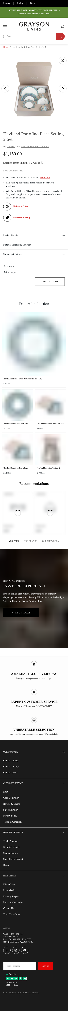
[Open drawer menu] (5, 26)
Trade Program (10, 841)
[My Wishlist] (55, 26)
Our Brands (30, 541)
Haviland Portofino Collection (35, 146)
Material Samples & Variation (17, 245)
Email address (13, 966)
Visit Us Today (21, 612)
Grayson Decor (10, 772)
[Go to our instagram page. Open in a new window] (15, 950)
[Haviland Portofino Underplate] (17, 405)
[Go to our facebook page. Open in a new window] (7, 950)
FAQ (5, 792)
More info (45, 177)
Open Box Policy (11, 798)
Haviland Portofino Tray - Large (16, 468)
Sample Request (10, 853)
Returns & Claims (11, 804)
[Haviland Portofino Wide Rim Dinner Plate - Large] (34, 344)
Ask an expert (10, 272)
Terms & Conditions (12, 822)
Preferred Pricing (21, 217)
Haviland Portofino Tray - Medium (50, 423)
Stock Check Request (13, 859)
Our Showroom (51, 541)
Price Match (9, 890)
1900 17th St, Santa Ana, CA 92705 (18, 942)
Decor (33, 3)
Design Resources (13, 832)
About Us (13, 541)
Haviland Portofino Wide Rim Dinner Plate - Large (23, 379)
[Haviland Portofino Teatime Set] (50, 449)
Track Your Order (11, 914)
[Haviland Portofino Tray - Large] (17, 449)
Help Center (9, 876)
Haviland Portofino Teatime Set (49, 468)
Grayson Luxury (11, 766)
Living (20, 3)
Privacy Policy (10, 816)
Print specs (9, 266)
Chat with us (50, 281)
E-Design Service (11, 847)
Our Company (10, 752)
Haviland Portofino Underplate (15, 423)
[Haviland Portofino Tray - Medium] (50, 405)
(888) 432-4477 (17, 934)
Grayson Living (10, 760)
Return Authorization (13, 902)
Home (6, 47)
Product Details (10, 235)
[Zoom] (62, 60)
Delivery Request (11, 896)
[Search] (60, 36)
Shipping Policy (10, 810)
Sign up (45, 966)
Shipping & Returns (12, 254)
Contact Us (8, 908)
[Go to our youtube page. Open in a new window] (24, 950)
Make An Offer (20, 206)
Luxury (6, 3)
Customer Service (13, 783)
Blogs (6, 865)
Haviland (11, 146)
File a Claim (9, 884)
